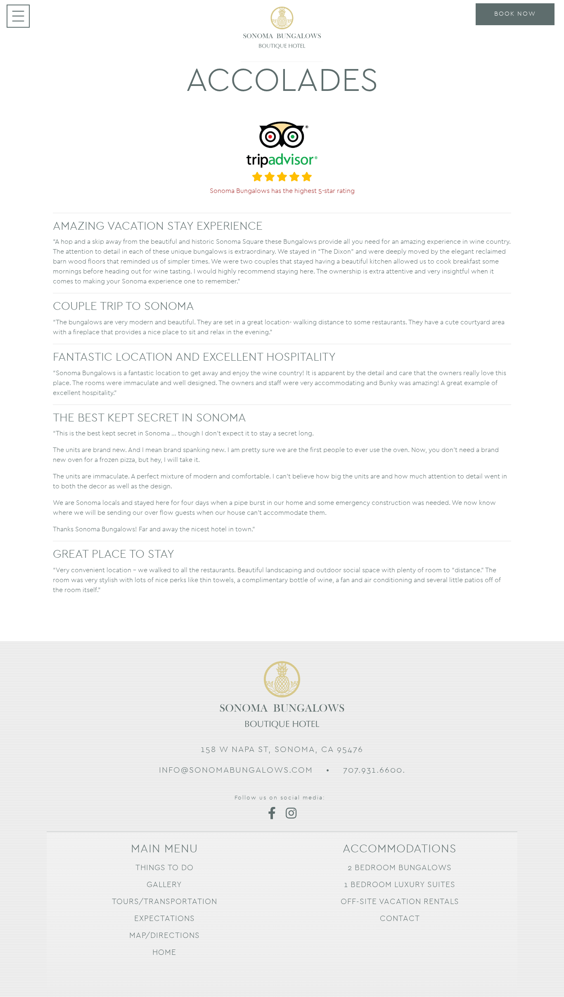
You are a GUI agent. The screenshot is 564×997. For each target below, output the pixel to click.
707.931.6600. (374, 770)
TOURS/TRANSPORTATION (164, 902)
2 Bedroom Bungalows (400, 868)
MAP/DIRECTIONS (164, 936)
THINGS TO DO (164, 868)
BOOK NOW (515, 14)
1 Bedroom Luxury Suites (399, 885)
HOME (164, 953)
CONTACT (400, 919)
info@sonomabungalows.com (236, 770)
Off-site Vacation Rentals (400, 902)
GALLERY (164, 885)
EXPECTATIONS (164, 919)
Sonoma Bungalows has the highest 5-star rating (282, 190)
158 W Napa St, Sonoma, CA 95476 (282, 749)
